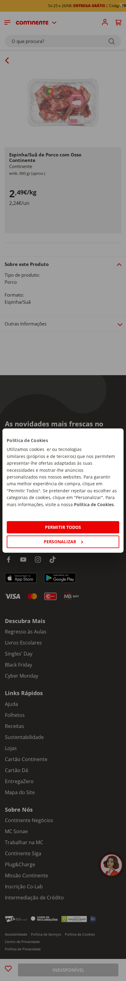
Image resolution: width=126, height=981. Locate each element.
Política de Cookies (94, 504)
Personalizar (60, 541)
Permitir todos (63, 527)
